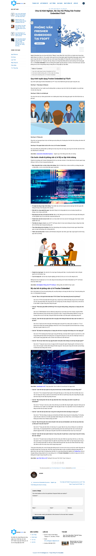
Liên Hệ (33, 542)
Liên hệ (76, 3)
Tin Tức (33, 539)
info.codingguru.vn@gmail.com (51, 540)
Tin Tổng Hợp (14, 68)
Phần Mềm (13, 65)
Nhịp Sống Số (68, 3)
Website (70, 508)
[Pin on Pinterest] (60, 463)
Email (51, 508)
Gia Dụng (59, 3)
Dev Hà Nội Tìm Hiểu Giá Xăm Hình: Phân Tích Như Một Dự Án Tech (20, 27)
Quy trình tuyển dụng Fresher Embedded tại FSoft (44, 71)
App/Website (44, 3)
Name (34, 508)
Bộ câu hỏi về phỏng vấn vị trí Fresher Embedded (44, 74)
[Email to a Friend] (58, 463)
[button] (57, 69)
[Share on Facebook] (53, 463)
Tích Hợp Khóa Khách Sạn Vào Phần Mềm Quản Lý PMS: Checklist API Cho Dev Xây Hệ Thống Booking (20, 42)
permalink (74, 468)
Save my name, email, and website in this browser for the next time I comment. (54, 514)
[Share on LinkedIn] (63, 463)
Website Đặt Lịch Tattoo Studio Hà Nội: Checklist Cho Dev (20, 21)
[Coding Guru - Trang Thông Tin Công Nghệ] (20, 3)
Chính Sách (34, 537)
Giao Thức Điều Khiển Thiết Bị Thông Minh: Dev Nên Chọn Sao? (20, 15)
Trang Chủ (35, 3)
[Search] (84, 3)
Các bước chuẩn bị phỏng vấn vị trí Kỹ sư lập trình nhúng (46, 73)
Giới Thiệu (34, 534)
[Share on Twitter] (55, 463)
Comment (35, 495)
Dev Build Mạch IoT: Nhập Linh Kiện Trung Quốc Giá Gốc (20, 34)
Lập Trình (53, 3)
